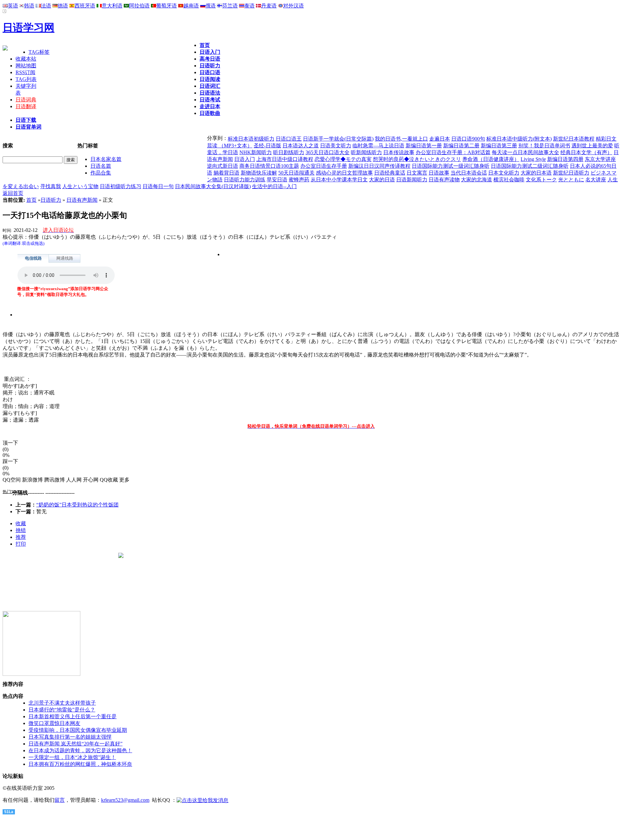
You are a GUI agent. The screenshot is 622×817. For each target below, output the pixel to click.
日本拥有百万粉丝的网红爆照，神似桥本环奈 (80, 764)
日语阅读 (210, 79)
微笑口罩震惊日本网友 (54, 723)
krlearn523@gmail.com (125, 800)
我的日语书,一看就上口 (401, 139)
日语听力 (210, 65)
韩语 (29, 5)
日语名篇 (100, 166)
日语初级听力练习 (120, 186)
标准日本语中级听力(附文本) (519, 139)
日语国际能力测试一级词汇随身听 (451, 166)
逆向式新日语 (222, 166)
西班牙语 (85, 5)
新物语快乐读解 (259, 173)
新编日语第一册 (424, 145)
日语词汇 (210, 86)
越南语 (191, 5)
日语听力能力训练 (244, 179)
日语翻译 (26, 106)
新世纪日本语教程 (573, 139)
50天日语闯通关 (296, 173)
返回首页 (13, 193)
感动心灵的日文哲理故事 (344, 173)
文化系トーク (541, 179)
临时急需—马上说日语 (378, 145)
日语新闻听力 (411, 179)
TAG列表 (26, 79)
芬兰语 (230, 5)
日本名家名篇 (105, 159)
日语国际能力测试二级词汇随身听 (530, 166)
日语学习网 (28, 27)
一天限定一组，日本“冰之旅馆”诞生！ (72, 757)
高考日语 (210, 59)
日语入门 (210, 52)
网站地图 (26, 65)
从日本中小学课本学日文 (339, 179)
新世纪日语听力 (571, 173)
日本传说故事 (398, 152)
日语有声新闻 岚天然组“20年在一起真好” (75, 743)
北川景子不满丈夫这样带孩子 (62, 703)
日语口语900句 (468, 139)
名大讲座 (595, 179)
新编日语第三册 (499, 145)
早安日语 (277, 179)
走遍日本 (439, 139)
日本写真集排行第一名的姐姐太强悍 (70, 737)
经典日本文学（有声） (586, 152)
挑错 (21, 530)
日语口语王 (289, 139)
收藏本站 (26, 59)
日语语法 (210, 93)
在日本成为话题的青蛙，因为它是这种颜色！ (80, 750)
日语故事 (439, 173)
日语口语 (210, 72)
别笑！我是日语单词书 (544, 145)
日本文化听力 (503, 173)
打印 (21, 544)
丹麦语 (269, 5)
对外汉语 (293, 5)
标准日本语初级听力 (251, 139)
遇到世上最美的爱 (592, 145)
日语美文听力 (335, 145)
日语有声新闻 (82, 200)
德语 (63, 5)
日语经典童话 (389, 173)
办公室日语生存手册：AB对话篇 (453, 152)
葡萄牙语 (166, 5)
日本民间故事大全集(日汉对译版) (213, 186)
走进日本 (210, 106)
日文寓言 (417, 173)
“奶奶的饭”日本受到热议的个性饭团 (77, 504)
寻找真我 (50, 186)
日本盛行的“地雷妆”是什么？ (62, 709)
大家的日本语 (536, 173)
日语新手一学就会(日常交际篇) (338, 139)
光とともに (571, 179)
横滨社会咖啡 (508, 179)
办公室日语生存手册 (323, 166)
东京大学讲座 (600, 159)
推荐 (21, 537)
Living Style (533, 159)
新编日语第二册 (461, 145)
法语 (46, 5)
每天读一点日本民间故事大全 (525, 152)
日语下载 (26, 120)
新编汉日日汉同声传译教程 (379, 166)
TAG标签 (39, 52)
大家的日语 (382, 179)
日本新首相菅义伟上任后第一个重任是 (73, 716)
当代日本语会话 (469, 173)
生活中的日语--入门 (274, 186)
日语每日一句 (158, 186)
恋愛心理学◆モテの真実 (343, 159)
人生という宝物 (80, 186)
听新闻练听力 (366, 152)
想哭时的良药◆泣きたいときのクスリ (417, 159)
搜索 (70, 159)
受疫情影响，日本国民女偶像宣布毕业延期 (78, 730)
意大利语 (112, 5)
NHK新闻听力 (255, 152)
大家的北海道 (476, 179)
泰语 (249, 5)
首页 (205, 45)
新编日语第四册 (565, 159)
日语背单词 (28, 127)
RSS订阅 (25, 72)
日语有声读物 (444, 179)
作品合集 (100, 173)
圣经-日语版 (267, 145)
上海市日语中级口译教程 (284, 159)
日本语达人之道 (300, 145)
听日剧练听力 (288, 152)
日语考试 (210, 99)
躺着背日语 (226, 173)
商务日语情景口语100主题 (269, 166)
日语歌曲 (210, 113)
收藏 (21, 523)
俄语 (210, 5)
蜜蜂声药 (299, 179)
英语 (13, 5)
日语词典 (26, 99)
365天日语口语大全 (327, 152)
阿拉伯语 (139, 5)
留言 (59, 800)
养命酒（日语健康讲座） (490, 159)
